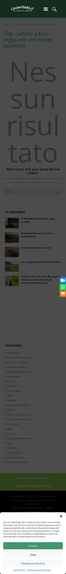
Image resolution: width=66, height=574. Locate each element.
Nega (33, 554)
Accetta (33, 545)
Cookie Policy (19, 570)
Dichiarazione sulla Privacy (39, 570)
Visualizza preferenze (33, 563)
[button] (61, 516)
